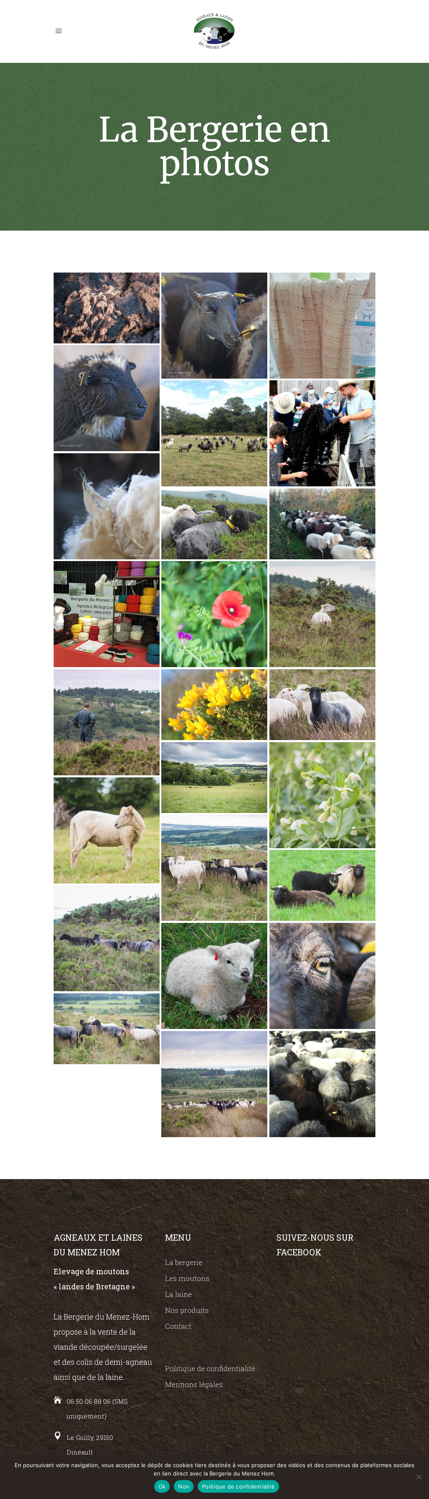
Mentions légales (194, 1384)
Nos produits (187, 1310)
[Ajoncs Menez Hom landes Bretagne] (214, 704)
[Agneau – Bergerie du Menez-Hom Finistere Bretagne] (214, 976)
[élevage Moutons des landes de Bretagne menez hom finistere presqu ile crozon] (107, 938)
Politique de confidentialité (210, 1368)
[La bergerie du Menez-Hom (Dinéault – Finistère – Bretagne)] (214, 777)
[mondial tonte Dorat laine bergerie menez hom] (322, 326)
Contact (178, 1326)
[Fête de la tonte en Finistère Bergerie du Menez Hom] (322, 433)
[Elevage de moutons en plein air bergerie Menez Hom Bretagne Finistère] (107, 830)
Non (183, 1486)
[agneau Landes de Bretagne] (107, 398)
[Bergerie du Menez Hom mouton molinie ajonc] (322, 704)
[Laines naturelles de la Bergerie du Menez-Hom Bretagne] (107, 614)
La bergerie (183, 1262)
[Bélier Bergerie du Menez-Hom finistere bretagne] (322, 976)
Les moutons (187, 1278)
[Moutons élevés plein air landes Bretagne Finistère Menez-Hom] (214, 433)
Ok (162, 1486)
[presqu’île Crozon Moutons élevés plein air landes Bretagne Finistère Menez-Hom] (214, 523)
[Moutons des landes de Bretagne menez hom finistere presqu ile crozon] (107, 1028)
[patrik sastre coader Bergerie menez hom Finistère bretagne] (107, 722)
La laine (178, 1294)
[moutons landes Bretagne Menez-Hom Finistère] (322, 1084)
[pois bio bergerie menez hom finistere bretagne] (322, 795)
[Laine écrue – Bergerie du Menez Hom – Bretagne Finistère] (107, 506)
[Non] (418, 1477)
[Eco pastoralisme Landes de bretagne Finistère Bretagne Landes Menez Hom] (214, 868)
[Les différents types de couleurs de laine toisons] (322, 885)
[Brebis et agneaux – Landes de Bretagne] (214, 326)
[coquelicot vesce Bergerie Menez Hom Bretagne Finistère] (214, 614)
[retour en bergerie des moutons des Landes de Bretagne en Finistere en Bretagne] (322, 523)
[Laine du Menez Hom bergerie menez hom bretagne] (107, 308)
